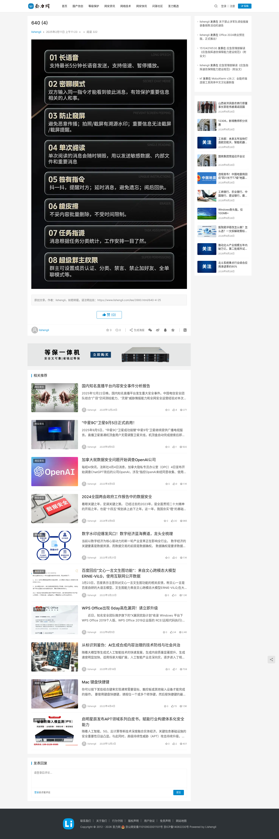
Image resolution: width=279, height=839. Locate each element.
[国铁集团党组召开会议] (206, 160)
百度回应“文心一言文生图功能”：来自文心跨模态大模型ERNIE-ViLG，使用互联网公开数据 (129, 573)
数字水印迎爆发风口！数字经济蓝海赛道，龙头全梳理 (127, 534)
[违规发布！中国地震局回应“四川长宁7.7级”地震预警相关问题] (206, 178)
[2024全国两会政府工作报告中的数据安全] (54, 508)
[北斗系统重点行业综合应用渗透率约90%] (206, 267)
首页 (64, 6)
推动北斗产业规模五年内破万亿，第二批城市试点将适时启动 (232, 248)
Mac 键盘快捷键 (95, 682)
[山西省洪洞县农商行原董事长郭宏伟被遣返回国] (206, 107)
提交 (178, 792)
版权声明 (133, 820)
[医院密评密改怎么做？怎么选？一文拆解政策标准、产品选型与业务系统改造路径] (206, 231)
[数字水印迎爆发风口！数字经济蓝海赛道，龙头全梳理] (54, 545)
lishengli (36, 31)
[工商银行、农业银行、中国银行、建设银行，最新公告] (206, 196)
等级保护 (93, 6)
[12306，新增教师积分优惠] (206, 125)
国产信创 (78, 6)
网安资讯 (109, 6)
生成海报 (138, 330)
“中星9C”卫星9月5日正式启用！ (109, 423)
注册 (232, 6)
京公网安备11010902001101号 (144, 826)
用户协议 (149, 820)
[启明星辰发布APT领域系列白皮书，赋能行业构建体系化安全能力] (54, 730)
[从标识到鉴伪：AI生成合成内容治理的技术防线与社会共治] (54, 657)
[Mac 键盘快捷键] (54, 693)
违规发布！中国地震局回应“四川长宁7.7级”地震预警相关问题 (232, 177)
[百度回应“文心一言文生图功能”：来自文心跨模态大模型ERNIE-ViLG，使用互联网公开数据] (54, 582)
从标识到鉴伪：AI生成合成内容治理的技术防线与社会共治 (131, 645)
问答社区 (157, 6)
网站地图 (181, 820)
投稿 (245, 6)
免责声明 (165, 820)
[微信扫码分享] (150, 330)
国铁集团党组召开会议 (231, 156)
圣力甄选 (173, 6)
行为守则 (117, 820)
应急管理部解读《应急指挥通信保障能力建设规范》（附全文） (223, 51)
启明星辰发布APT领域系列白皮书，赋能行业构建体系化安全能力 (133, 722)
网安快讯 (141, 6)
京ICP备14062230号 (176, 826)
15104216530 (208, 48)
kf (201, 78)
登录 (223, 6)
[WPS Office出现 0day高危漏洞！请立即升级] (54, 620)
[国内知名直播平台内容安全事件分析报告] (54, 397)
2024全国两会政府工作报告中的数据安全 (117, 497)
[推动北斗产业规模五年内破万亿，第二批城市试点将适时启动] (206, 249)
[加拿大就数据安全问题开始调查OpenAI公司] (54, 471)
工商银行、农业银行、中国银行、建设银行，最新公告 (232, 195)
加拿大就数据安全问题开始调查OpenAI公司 (119, 460)
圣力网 (117, 826)
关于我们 (101, 820)
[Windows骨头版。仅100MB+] (206, 214)
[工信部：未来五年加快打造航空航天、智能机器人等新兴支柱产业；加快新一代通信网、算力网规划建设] (206, 143)
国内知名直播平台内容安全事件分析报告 (116, 386)
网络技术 (125, 6)
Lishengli (210, 826)
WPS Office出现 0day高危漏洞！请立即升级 (120, 608)
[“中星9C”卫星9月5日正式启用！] (54, 434)
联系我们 (85, 820)
